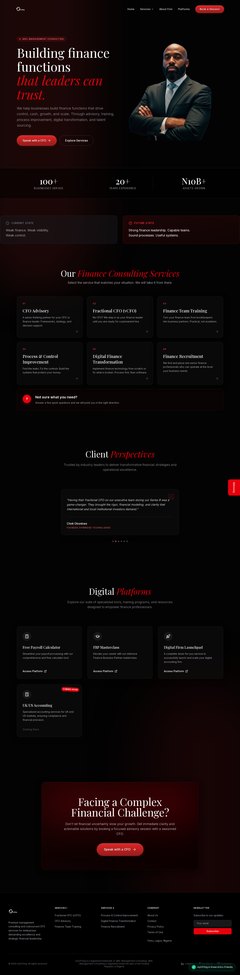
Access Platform (33, 671)
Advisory (234, 487)
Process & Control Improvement (119, 915)
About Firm (165, 9)
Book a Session (210, 9)
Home (130, 9)
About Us (152, 915)
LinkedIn (189, 963)
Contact (151, 920)
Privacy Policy (155, 926)
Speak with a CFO (34, 140)
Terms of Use (155, 932)
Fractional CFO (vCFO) (68, 915)
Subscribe (212, 931)
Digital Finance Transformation (118, 920)
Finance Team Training (68, 926)
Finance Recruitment (113, 926)
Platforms (184, 9)
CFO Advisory (63, 920)
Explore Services (76, 140)
